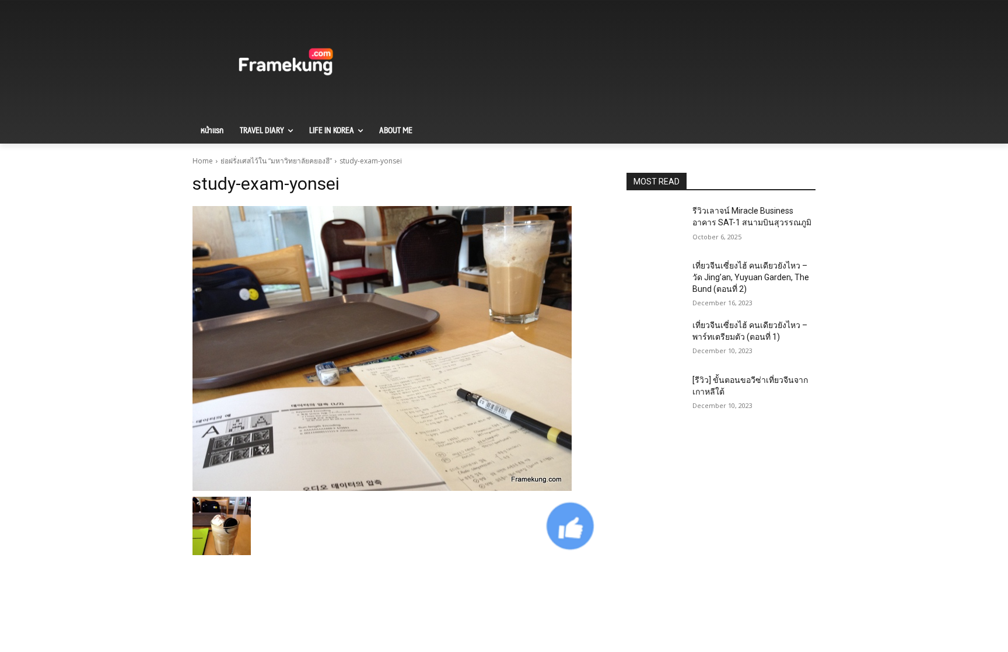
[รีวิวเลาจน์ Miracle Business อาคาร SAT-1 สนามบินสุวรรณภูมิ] (654, 225)
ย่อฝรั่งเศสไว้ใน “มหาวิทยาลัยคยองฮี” (276, 161)
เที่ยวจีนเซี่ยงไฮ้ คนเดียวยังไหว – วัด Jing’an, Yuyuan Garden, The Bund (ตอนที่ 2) (750, 277)
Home (202, 161)
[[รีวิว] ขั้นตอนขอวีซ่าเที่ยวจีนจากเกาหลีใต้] (654, 394)
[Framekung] (285, 63)
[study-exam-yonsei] (395, 348)
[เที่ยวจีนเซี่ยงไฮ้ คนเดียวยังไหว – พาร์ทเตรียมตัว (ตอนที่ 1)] (654, 340)
